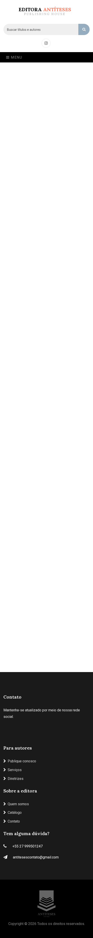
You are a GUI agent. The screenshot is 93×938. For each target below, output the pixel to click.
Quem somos (18, 804)
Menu (16, 57)
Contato (14, 821)
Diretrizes (15, 779)
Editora (45, 11)
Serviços (15, 770)
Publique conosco (22, 761)
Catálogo (15, 812)
